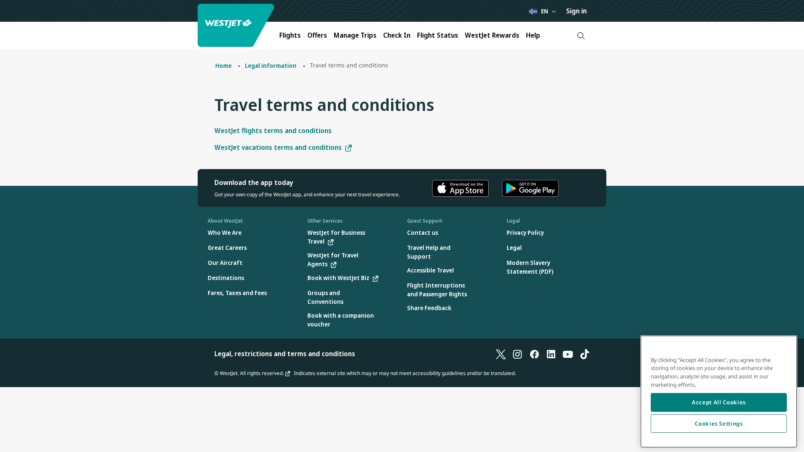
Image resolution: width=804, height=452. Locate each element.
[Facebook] (534, 353)
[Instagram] (518, 353)
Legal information (270, 65)
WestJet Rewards (492, 35)
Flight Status (437, 35)
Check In (396, 35)
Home (223, 65)
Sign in (576, 10)
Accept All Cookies (719, 402)
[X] (501, 353)
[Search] (581, 36)
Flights (290, 35)
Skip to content (7, 16)
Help (533, 35)
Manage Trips (355, 35)
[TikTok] (585, 353)
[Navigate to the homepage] (237, 25)
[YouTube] (568, 353)
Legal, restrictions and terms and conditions (284, 353)
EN (544, 11)
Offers (317, 35)
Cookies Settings (719, 423)
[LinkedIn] (551, 353)
